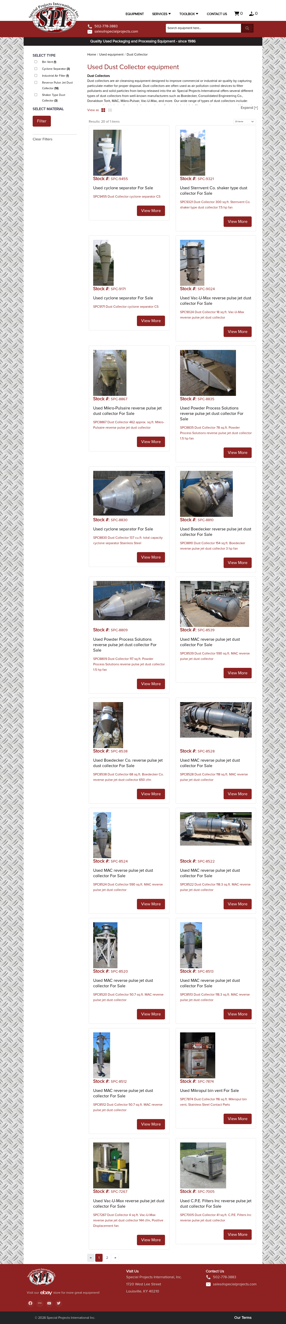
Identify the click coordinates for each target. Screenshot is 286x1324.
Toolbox (187, 14)
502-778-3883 (106, 26)
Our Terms (242, 1318)
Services (159, 14)
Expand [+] (249, 108)
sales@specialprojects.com (116, 31)
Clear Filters (42, 139)
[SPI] (41, 1279)
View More (151, 211)
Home (91, 54)
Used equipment (111, 54)
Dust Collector (137, 54)
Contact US (217, 14)
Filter (41, 121)
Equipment (135, 14)
